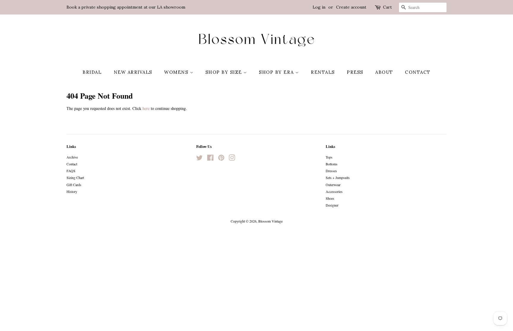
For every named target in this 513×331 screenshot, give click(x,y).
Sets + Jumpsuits (338, 177)
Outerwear (333, 184)
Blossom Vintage (270, 221)
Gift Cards (73, 184)
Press (355, 72)
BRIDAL (92, 72)
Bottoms (332, 163)
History (71, 191)
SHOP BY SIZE (224, 72)
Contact (417, 72)
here (146, 108)
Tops (329, 157)
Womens (177, 72)
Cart (387, 7)
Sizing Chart (75, 177)
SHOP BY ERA (277, 72)
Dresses (331, 170)
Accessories (334, 191)
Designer (332, 205)
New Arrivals (133, 72)
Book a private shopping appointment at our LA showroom (125, 7)
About (384, 72)
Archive (72, 157)
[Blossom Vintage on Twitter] (199, 158)
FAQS (70, 170)
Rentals (323, 72)
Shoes (330, 198)
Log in (319, 7)
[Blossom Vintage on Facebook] (210, 158)
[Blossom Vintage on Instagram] (232, 158)
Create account (351, 7)
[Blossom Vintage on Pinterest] (221, 158)
